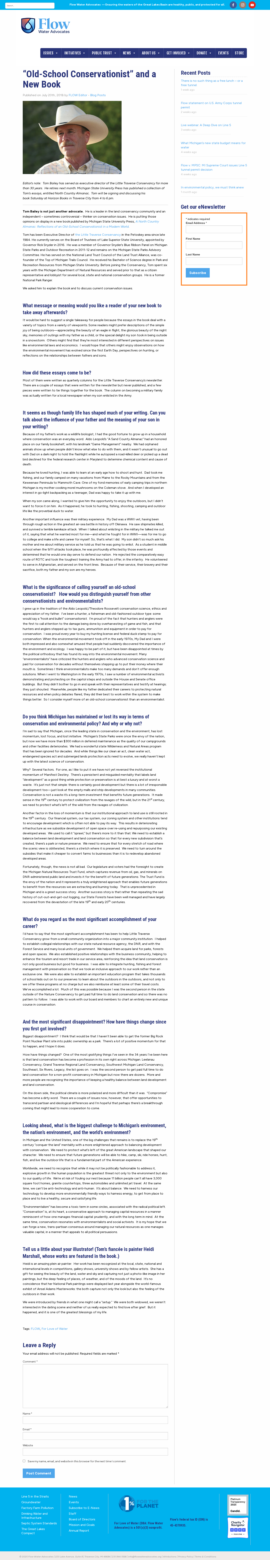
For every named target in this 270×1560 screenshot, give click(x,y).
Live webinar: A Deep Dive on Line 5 (206, 125)
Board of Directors (82, 1519)
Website (28, 1445)
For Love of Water (55, 1329)
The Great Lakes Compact (33, 1531)
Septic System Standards (39, 1523)
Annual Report (79, 1530)
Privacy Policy (185, 1556)
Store (239, 53)
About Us (149, 53)
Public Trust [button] (102, 53)
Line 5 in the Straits (35, 1496)
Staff (72, 1513)
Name (27, 1413)
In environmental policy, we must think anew (212, 187)
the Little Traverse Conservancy (98, 235)
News (127, 53)
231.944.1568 (119, 1556)
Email (27, 1429)
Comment (30, 1361)
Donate (202, 53)
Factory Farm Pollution (37, 1508)
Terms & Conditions (205, 1556)
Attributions (169, 1556)
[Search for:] (33, 6)
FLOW (35, 1329)
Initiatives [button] (72, 53)
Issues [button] (48, 53)
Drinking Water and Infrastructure (34, 1516)
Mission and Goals (82, 1525)
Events (223, 53)
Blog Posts (98, 95)
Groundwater (31, 1502)
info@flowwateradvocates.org (144, 1556)
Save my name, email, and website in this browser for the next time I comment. (77, 1461)
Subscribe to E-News (84, 1508)
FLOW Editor (78, 95)
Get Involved (176, 53)
